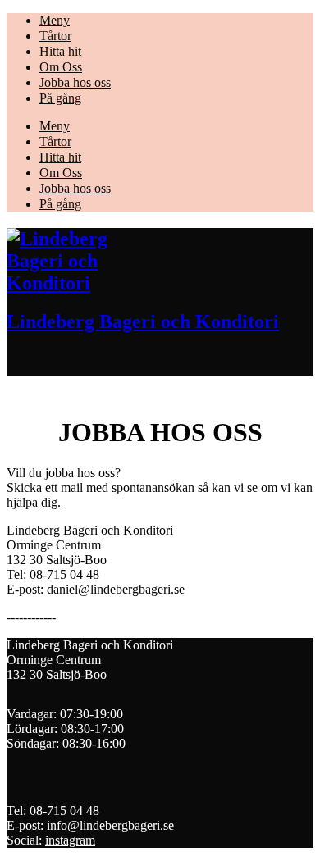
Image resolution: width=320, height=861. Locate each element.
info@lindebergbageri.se (110, 825)
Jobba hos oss (75, 82)
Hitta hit (60, 51)
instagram (70, 840)
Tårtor (55, 36)
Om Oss (60, 67)
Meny (54, 20)
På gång (60, 98)
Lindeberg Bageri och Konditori (143, 321)
